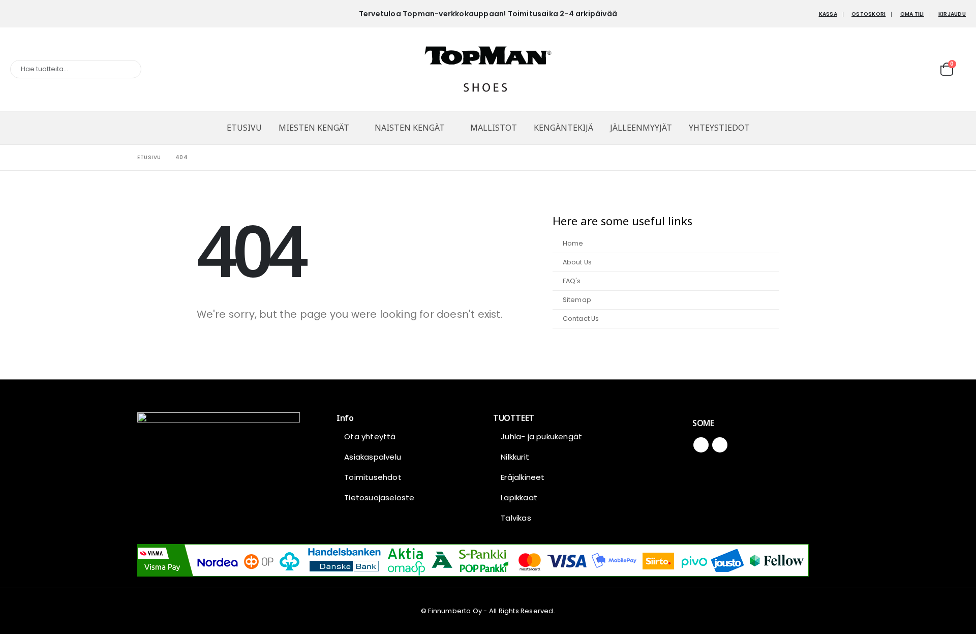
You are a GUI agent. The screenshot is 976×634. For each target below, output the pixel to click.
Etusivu (244, 127)
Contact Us (581, 318)
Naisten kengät (410, 127)
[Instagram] (34, 14)
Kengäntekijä (563, 127)
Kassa (828, 14)
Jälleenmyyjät (641, 127)
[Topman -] (488, 69)
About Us (577, 262)
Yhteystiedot (719, 127)
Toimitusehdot (373, 477)
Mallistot (493, 127)
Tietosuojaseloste (379, 497)
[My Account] (925, 69)
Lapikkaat (519, 497)
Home (573, 243)
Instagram (719, 444)
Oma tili (912, 14)
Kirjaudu (952, 14)
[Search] (126, 69)
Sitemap (577, 299)
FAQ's (572, 281)
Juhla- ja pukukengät (541, 436)
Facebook (701, 444)
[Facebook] (18, 14)
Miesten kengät (314, 127)
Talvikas (516, 517)
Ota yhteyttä (369, 436)
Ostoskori (868, 14)
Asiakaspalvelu (372, 456)
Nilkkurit (515, 456)
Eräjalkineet (522, 477)
